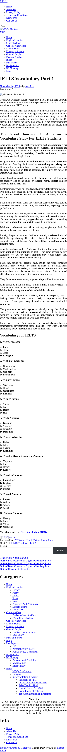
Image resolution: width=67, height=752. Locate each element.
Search (3, 545)
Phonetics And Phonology (25, 604)
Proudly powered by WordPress (15, 747)
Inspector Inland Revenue (25, 677)
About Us (11, 9)
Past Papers (11, 62)
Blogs (9, 59)
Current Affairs (13, 43)
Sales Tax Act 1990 (28, 685)
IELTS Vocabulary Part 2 (23, 543)
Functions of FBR (27, 679)
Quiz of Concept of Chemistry (15, 569)
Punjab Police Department (25, 651)
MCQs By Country (21, 671)
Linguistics (17, 609)
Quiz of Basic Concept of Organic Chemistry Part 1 (25, 566)
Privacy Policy (13, 12)
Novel (15, 601)
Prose (15, 598)
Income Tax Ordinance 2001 (33, 682)
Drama (15, 595)
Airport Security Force (23, 649)
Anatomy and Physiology (25, 660)
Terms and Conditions (17, 15)
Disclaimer (11, 18)
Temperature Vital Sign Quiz (14, 557)
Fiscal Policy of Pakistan (31, 691)
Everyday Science (15, 51)
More (9, 71)
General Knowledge (16, 45)
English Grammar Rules (24, 632)
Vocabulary (18, 635)
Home (9, 6)
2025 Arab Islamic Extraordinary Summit (35, 540)
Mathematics (12, 65)
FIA (14, 646)
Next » (12, 537)
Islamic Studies (13, 48)
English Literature (15, 40)
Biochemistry (19, 665)
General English (14, 54)
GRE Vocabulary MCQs (34, 532)
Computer (17, 674)
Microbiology (19, 663)
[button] (3, 1)
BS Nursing (12, 68)
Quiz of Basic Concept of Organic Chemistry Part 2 (25, 563)
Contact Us (11, 20)
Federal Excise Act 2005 (31, 688)
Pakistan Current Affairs (24, 615)
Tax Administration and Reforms (35, 693)
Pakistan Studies (14, 57)
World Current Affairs (23, 618)
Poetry (15, 592)
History (16, 590)
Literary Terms (19, 606)
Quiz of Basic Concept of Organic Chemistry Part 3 (25, 560)
